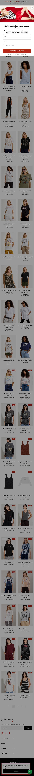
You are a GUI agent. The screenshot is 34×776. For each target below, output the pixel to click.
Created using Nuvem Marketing (17, 54)
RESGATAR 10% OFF (17, 51)
